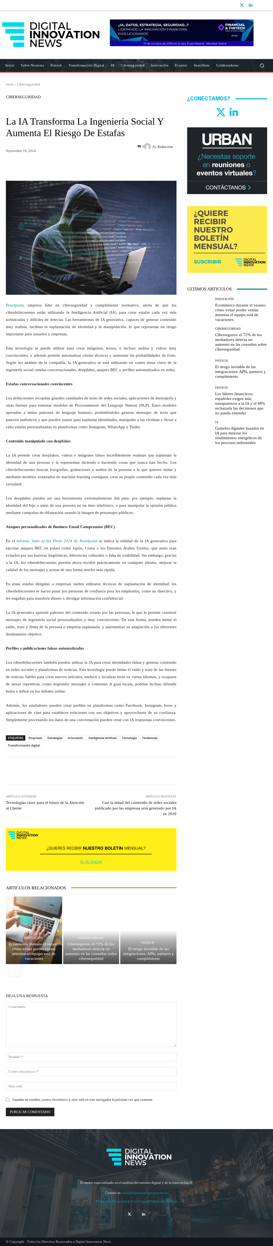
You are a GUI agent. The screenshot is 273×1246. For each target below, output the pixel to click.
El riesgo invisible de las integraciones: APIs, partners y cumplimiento (148, 954)
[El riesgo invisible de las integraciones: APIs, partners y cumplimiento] (148, 930)
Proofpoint (14, 305)
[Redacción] (148, 146)
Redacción (165, 146)
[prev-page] (9, 972)
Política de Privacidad (112, 1201)
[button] (262, 65)
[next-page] (17, 972)
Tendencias (150, 738)
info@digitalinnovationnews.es (145, 1193)
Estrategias (54, 738)
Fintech (148, 942)
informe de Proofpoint (57, 541)
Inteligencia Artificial (103, 738)
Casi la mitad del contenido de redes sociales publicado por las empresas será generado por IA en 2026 (135, 808)
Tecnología (129, 738)
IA (216, 422)
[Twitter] (242, 5)
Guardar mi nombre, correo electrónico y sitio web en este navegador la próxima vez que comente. (83, 1100)
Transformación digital (24, 745)
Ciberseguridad (28, 84)
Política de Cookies (163, 1201)
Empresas (35, 738)
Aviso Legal (139, 1201)
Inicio (10, 84)
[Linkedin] (250, 5)
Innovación (75, 738)
